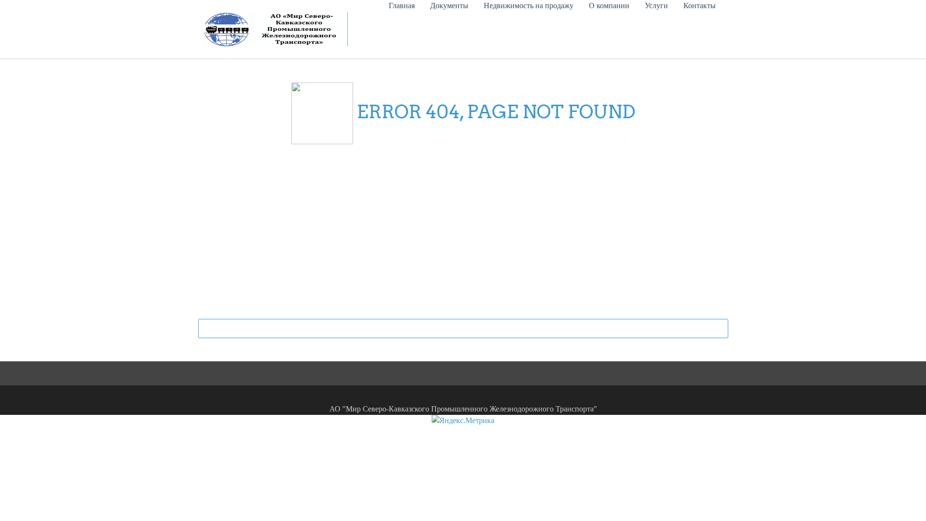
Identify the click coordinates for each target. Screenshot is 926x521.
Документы (449, 5)
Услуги (656, 5)
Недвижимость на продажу (528, 5)
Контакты (699, 5)
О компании (609, 5)
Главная (402, 5)
